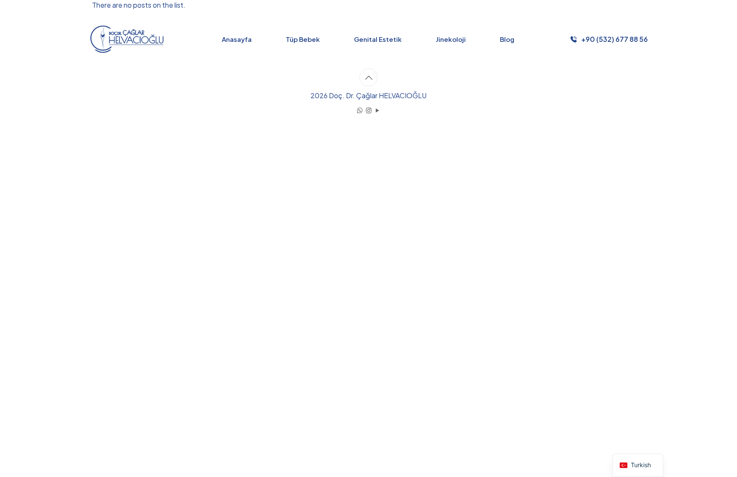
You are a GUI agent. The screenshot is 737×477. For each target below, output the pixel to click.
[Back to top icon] (368, 77)
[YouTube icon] (377, 110)
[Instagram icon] (369, 110)
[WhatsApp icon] (360, 110)
